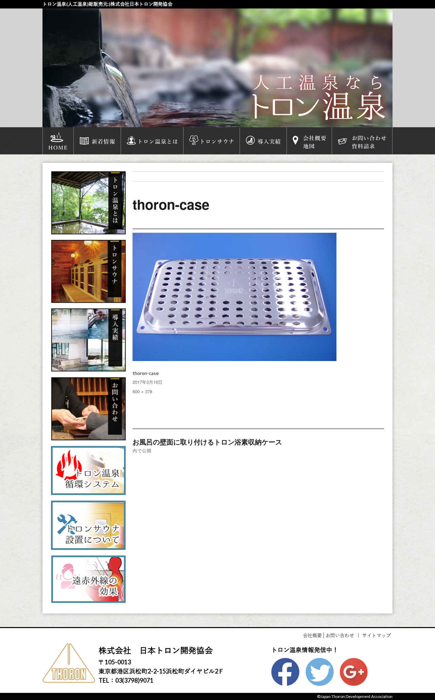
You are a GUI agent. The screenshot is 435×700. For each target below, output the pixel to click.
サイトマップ (376, 635)
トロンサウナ (212, 140)
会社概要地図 (309, 140)
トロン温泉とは (152, 140)
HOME (58, 140)
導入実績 (263, 140)
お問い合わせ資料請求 (362, 140)
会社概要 (312, 635)
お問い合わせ (340, 635)
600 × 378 (142, 391)
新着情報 (97, 140)
